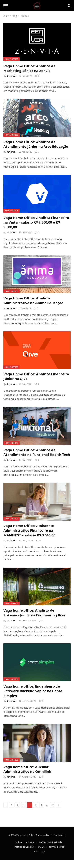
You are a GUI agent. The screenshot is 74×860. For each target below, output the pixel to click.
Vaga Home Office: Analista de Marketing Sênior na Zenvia (29, 68)
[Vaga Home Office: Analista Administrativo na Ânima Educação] (37, 274)
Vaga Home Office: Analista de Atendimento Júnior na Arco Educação (35, 144)
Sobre (19, 842)
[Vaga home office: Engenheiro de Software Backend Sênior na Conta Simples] (37, 662)
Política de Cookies (24, 846)
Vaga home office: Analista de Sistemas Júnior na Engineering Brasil (35, 612)
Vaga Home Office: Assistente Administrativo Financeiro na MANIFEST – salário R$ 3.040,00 (29, 530)
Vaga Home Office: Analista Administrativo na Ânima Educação (33, 300)
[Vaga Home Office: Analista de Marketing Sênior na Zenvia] (37, 42)
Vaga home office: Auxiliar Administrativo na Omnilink (27, 769)
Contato (30, 842)
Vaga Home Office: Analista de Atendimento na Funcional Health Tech (36, 452)
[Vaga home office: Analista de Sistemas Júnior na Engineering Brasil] (37, 586)
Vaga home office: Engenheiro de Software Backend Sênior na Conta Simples (32, 691)
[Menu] (5, 5)
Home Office (11, 59)
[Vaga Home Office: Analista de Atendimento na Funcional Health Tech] (37, 426)
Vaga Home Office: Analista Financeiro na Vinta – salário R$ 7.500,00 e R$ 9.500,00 (36, 222)
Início (6, 15)
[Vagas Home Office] (37, 5)
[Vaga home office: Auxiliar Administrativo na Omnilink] (37, 743)
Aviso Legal (39, 851)
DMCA (41, 846)
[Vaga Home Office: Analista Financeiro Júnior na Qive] (37, 350)
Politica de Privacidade (50, 842)
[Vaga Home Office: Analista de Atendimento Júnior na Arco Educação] (37, 118)
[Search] (69, 5)
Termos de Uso (56, 846)
